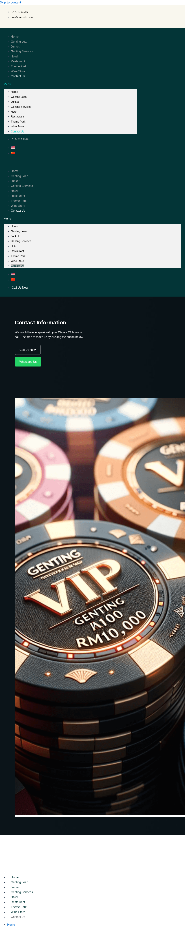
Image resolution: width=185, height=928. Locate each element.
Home (15, 36)
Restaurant (18, 61)
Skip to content (10, 2)
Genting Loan (19, 41)
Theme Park (19, 66)
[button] (70, 84)
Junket (15, 46)
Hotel (14, 56)
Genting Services (22, 51)
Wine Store (18, 71)
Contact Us (18, 76)
